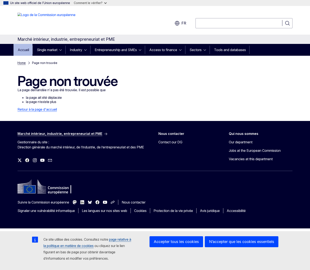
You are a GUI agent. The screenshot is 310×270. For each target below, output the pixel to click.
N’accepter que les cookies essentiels (241, 241)
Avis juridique (210, 211)
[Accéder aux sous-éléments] (61, 50)
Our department (240, 142)
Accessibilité (236, 211)
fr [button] (183, 23)
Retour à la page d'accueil (37, 109)
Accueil (23, 50)
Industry (76, 50)
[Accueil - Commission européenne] (46, 21)
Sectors (196, 50)
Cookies (140, 211)
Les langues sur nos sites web (104, 211)
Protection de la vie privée (173, 211)
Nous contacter (134, 202)
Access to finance (163, 50)
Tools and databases (230, 50)
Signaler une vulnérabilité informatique (46, 211)
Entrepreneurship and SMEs (116, 50)
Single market (47, 50)
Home (22, 63)
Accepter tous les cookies (176, 241)
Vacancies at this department (251, 159)
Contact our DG (170, 142)
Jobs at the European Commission (255, 150)
